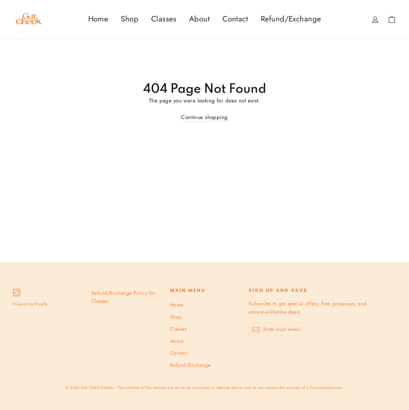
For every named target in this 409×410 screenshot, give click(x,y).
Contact (235, 18)
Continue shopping (204, 117)
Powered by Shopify (30, 304)
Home (98, 18)
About (199, 18)
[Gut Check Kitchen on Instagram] (16, 292)
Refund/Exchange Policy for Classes (123, 297)
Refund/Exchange (291, 18)
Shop (129, 18)
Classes (163, 18)
